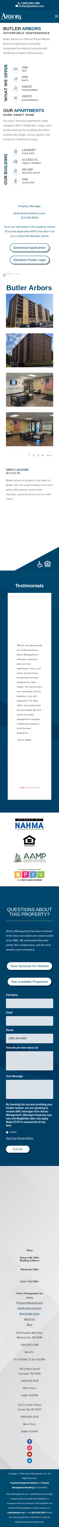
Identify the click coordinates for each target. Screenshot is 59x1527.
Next (49, 455)
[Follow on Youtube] (29, 1454)
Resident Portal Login (29, 260)
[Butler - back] (29, 327)
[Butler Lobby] (29, 446)
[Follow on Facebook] (29, 1441)
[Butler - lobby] (29, 406)
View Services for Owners (29, 966)
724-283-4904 (29, 217)
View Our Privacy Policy (19, 1138)
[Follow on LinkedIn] (29, 1460)
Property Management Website (23, 1483)
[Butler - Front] (29, 367)
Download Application (29, 247)
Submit (18, 1149)
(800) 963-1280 (38, 1513)
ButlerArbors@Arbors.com (29, 213)
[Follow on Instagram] (29, 1447)
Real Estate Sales (30, 1314)
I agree (13, 1132)
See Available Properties (29, 981)
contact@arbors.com (16, 1513)
